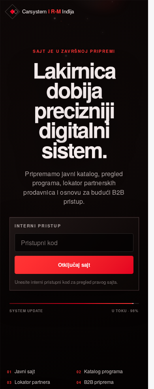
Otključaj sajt (74, 264)
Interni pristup (38, 226)
